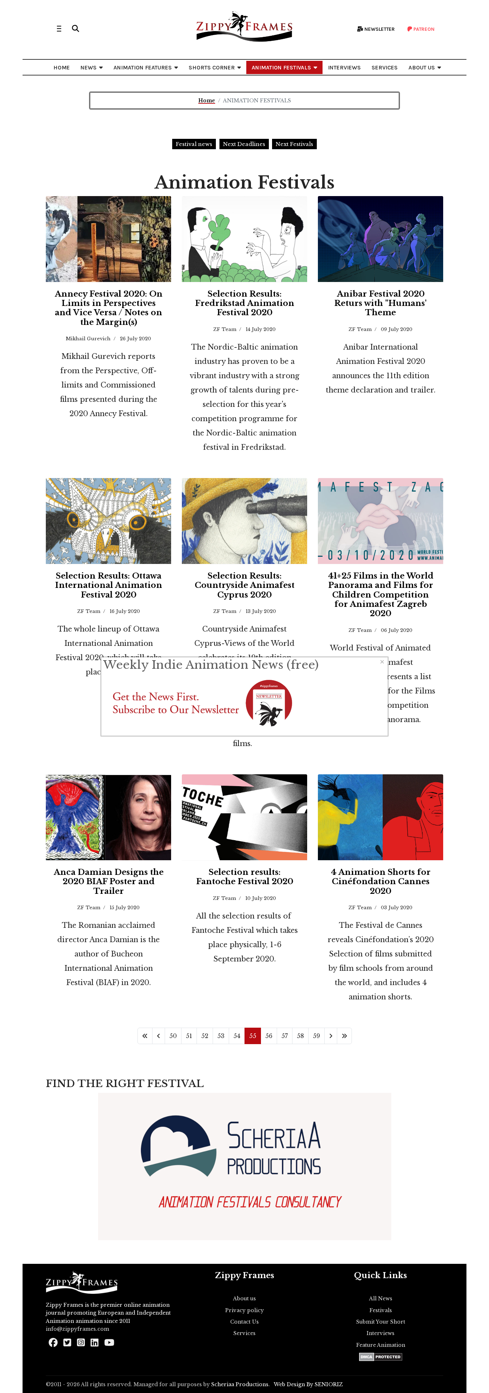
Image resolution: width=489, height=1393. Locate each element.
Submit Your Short (380, 1322)
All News (380, 1298)
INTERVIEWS (344, 67)
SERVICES (385, 67)
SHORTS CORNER (212, 67)
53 (220, 1035)
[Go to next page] (330, 1036)
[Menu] (59, 28)
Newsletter (379, 29)
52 (204, 1035)
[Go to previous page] (158, 1036)
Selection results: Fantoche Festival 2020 (244, 876)
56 (268, 1035)
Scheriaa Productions (239, 1384)
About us (244, 1298)
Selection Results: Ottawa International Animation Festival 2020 (108, 585)
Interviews (380, 1333)
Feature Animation (380, 1345)
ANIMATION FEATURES (142, 67)
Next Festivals (294, 144)
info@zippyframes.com (77, 1329)
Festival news (194, 144)
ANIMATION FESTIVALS (281, 67)
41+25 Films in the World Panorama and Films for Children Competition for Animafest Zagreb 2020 (381, 595)
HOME (61, 67)
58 (300, 1035)
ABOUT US (421, 67)
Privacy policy (244, 1310)
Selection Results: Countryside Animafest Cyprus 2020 (245, 585)
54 (236, 1035)
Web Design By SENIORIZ (308, 1384)
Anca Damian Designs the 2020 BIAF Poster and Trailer (109, 881)
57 (284, 1035)
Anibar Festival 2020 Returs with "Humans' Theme (380, 303)
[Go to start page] (144, 1036)
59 (316, 1035)
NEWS (89, 67)
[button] (75, 28)
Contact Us (244, 1322)
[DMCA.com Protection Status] (380, 1357)
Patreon (423, 29)
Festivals (380, 1310)
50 (173, 1035)
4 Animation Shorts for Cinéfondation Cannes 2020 (381, 881)
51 (189, 1035)
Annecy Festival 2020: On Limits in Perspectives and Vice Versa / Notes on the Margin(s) (109, 308)
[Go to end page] (344, 1036)
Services (244, 1333)
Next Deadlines (244, 144)
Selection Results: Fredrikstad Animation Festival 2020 (244, 303)
